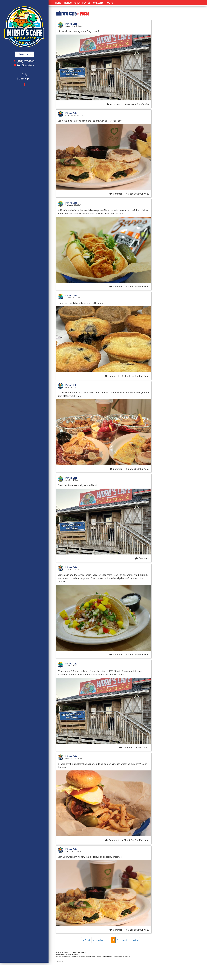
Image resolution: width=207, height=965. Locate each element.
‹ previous (99, 940)
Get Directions (25, 65)
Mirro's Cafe (66, 13)
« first (86, 940)
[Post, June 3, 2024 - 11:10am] (103, 521)
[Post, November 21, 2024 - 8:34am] (103, 157)
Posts (109, 2)
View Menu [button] (24, 54)
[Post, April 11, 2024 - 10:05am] (103, 711)
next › (125, 940)
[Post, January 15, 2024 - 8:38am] (103, 893)
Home (58, 2)
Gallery (98, 2)
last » (135, 940)
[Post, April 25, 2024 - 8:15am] (103, 618)
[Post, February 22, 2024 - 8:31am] (103, 803)
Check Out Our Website (137, 104)
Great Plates (82, 2)
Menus (68, 2)
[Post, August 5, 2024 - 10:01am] (103, 339)
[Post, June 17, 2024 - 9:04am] (103, 432)
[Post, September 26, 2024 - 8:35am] (103, 250)
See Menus (143, 747)
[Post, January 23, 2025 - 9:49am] (103, 67)
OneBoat (68, 956)
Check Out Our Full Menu (136, 375)
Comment (115, 104)
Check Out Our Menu (138, 193)
